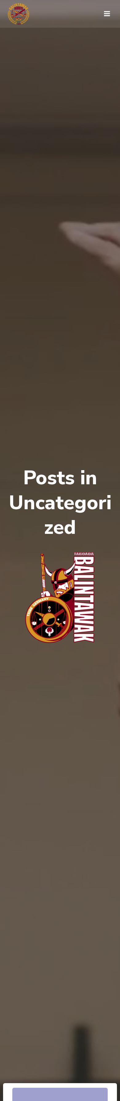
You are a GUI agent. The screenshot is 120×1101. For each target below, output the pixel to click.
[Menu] (107, 14)
